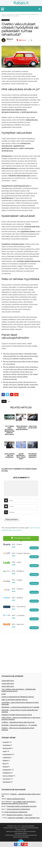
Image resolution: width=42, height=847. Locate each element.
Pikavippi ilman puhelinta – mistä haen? (19, 815)
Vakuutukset (10, 14)
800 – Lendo (16, 562)
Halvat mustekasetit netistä (16, 799)
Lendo (4, 694)
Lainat (5, 751)
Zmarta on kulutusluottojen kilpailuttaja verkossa (18, 697)
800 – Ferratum (17, 589)
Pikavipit (5, 766)
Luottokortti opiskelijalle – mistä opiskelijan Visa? (23, 818)
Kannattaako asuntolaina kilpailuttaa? (32, 455)
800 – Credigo (17, 580)
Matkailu (5, 760)
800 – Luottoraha (18, 615)
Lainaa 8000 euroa (8, 681)
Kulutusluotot (7, 748)
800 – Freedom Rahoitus (21, 553)
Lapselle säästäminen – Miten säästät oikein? (21, 456)
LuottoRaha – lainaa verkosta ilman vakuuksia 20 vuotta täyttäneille (20, 703)
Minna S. (10, 39)
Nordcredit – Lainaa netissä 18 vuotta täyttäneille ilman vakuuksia (20, 711)
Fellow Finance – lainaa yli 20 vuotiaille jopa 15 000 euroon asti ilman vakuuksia (21, 718)
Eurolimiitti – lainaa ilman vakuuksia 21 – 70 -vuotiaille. (19, 725)
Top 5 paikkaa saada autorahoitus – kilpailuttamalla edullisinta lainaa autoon (9, 430)
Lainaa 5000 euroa (8, 683)
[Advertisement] (17, 649)
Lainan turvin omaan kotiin (32, 427)
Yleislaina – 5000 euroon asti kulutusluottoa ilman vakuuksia (18, 729)
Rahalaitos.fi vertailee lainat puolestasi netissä (17, 715)
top (9, 401)
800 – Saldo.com (18, 624)
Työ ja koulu (6, 779)
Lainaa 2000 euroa (8, 686)
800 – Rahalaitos (18, 571)
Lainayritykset (7, 754)
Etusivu (4, 14)
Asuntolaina (6, 745)
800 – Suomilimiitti (18, 607)
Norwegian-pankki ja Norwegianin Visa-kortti (21, 806)
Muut (4, 763)
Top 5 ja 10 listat (8, 776)
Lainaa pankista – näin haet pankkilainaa (9, 455)
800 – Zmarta (17, 544)
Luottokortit (6, 757)
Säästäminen (7, 770)
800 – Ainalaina (17, 598)
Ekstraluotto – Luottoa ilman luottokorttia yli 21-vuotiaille (20, 707)
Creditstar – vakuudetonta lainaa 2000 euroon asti (18, 722)
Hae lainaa (34, 548)
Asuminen (6, 742)
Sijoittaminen (7, 773)
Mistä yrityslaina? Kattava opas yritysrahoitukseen (22, 427)
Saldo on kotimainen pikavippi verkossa (14, 700)
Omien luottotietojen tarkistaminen (18, 809)
